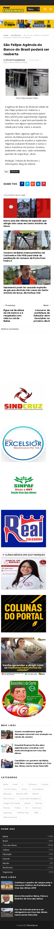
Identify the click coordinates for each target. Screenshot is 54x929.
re (27, 808)
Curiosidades (38, 789)
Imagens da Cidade (11, 803)
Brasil (15, 784)
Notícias (6, 808)
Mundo (28, 803)
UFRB (36, 812)
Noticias (38, 803)
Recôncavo (16, 35)
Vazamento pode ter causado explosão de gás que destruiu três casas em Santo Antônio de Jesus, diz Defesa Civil (25, 290)
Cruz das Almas (10, 789)
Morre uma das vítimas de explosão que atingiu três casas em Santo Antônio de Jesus (25, 223)
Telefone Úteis (23, 812)
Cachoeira (32, 784)
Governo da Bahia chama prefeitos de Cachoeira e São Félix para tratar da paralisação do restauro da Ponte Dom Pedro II (24, 256)
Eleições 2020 (22, 794)
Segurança (7, 812)
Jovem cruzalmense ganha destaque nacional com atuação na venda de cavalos (33, 734)
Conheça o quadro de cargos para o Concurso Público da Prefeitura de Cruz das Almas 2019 (33, 885)
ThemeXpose (32, 925)
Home (5, 35)
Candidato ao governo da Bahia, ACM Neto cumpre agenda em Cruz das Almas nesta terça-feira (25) (33, 763)
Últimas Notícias (10, 817)
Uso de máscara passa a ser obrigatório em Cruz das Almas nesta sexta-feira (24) (31, 912)
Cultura (24, 789)
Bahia (5, 784)
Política (18, 808)
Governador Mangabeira (30, 798)
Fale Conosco (9, 798)
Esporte (35, 794)
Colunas (44, 784)
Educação (7, 794)
